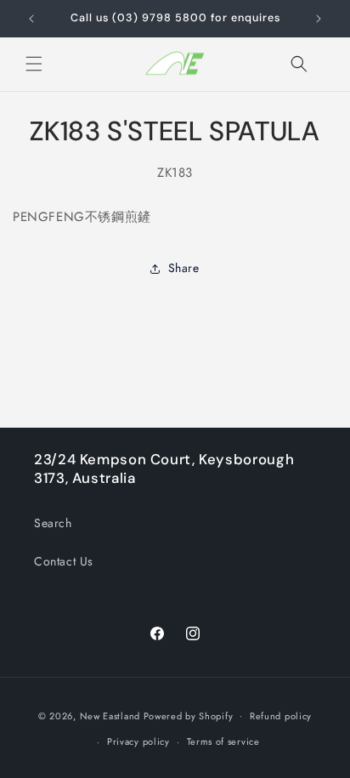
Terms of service (223, 741)
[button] (34, 63)
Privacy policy (138, 741)
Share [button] (184, 267)
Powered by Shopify (189, 715)
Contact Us (63, 561)
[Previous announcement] (31, 18)
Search (53, 522)
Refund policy (281, 716)
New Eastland (110, 715)
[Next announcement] (318, 18)
